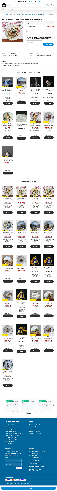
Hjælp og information (12, 421)
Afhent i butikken (9, 424)
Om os (31, 421)
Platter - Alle (12, 14)
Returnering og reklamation (12, 429)
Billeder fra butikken (34, 431)
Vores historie (32, 427)
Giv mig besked (49, 44)
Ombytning (8, 427)
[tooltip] (7, 90)
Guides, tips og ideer (10, 437)
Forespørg (29, 488)
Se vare (8, 103)
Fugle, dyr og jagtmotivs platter (23, 14)
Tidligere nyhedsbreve (35, 433)
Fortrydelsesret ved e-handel (13, 433)
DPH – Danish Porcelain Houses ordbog (11, 440)
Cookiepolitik (8, 443)
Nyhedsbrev (9, 448)
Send (18, 468)
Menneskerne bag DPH (35, 424)
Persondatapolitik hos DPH (12, 435)
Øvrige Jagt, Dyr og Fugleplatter (40, 14)
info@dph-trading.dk (34, 463)
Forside (6, 14)
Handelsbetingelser (10, 431)
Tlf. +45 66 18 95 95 (34, 460)
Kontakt (31, 448)
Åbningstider (32, 429)
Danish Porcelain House (8, 5)
